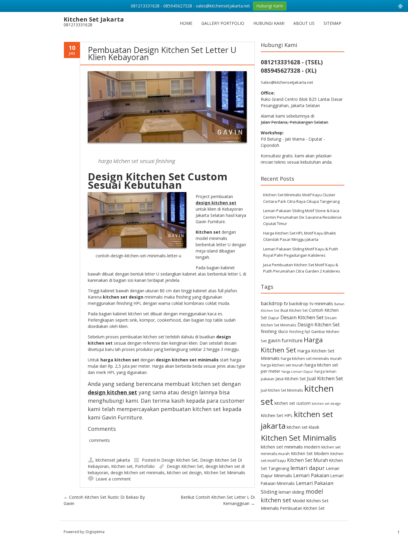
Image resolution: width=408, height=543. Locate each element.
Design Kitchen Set (179, 460)
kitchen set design (184, 472)
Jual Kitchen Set (325, 378)
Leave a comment (113, 479)
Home (186, 23)
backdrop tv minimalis (311, 303)
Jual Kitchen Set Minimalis (282, 390)
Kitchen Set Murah (307, 460)
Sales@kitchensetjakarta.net (287, 82)
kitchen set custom (292, 403)
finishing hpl (299, 331)
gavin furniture (285, 340)
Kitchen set (122, 466)
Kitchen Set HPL (277, 415)
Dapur (273, 317)
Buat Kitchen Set (294, 310)
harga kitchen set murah (282, 365)
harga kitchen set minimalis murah (311, 358)
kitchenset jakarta (113, 460)
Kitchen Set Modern (310, 453)
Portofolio (145, 466)
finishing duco (274, 331)
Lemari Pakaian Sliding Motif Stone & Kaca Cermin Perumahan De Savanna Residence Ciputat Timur (302, 217)
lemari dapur (307, 467)
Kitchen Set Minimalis (224, 472)
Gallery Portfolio (222, 23)
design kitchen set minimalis (138, 472)
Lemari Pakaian (311, 475)
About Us (304, 23)
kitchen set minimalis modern (290, 447)
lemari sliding (291, 492)
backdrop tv (274, 303)
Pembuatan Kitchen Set (302, 508)
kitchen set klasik (303, 427)
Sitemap (332, 23)
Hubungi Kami (268, 23)
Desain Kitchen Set (301, 317)
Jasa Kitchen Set (290, 378)
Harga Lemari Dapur (297, 371)
